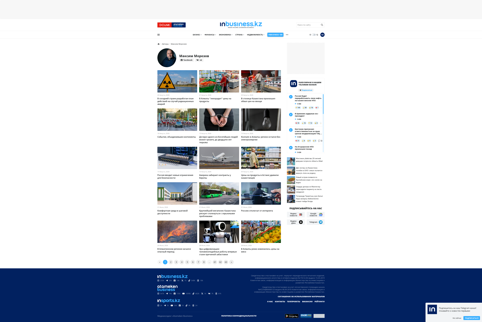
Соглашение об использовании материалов (301, 296)
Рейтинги (320, 301)
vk (201, 60)
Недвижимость (255, 34)
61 (215, 262)
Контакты (280, 301)
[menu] (158, 35)
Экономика (225, 34)
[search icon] (322, 24)
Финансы (209, 34)
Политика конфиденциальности (238, 316)
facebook (188, 60)
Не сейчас (457, 318)
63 (226, 262)
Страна (239, 34)
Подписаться (471, 318)
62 (220, 262)
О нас (270, 301)
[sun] (310, 35)
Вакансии (307, 301)
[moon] (317, 35)
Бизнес (196, 34)
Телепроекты (293, 301)
